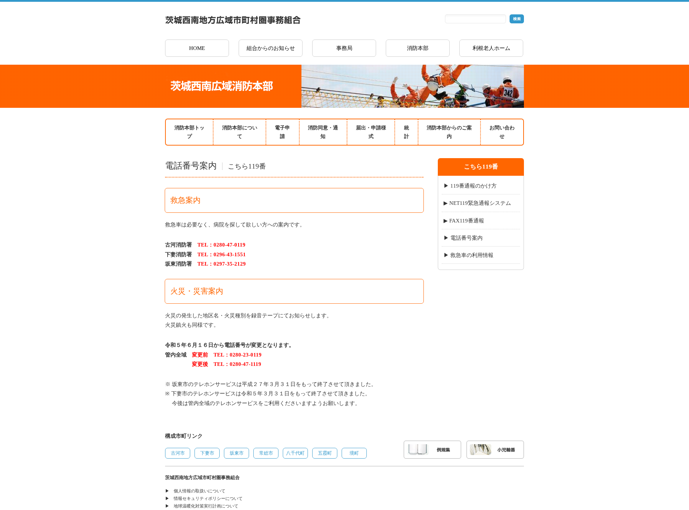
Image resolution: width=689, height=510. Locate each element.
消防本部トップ (189, 132)
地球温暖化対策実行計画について (206, 506)
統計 (406, 132)
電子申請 (282, 132)
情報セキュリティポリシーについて (208, 498)
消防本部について (239, 132)
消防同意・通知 (323, 132)
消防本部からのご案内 (449, 132)
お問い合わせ (502, 132)
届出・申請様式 (371, 132)
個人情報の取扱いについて (199, 490)
